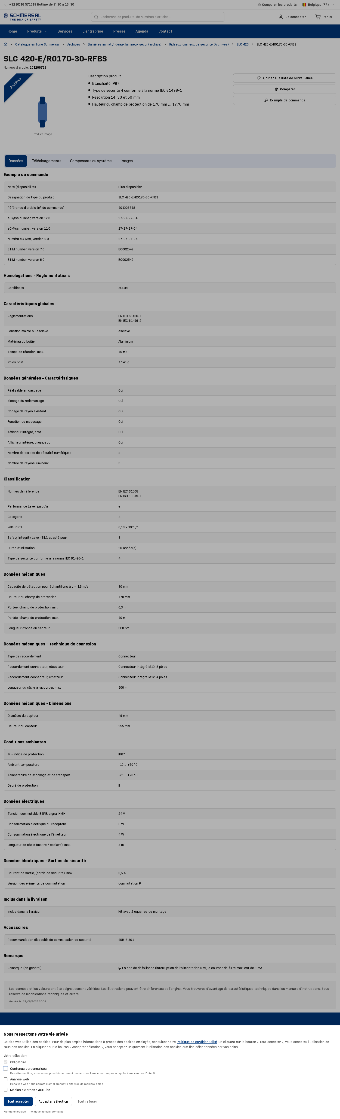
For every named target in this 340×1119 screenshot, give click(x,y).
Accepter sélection (53, 1101)
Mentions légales (15, 1111)
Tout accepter (18, 1101)
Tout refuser (87, 1101)
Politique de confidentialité (197, 1042)
